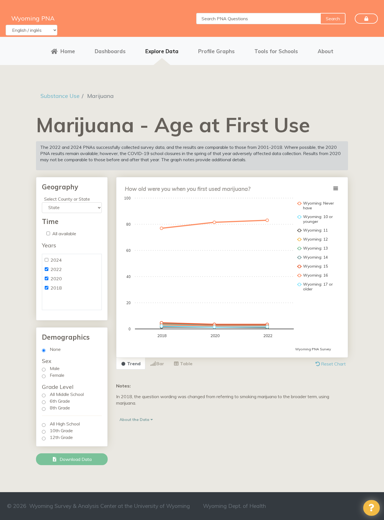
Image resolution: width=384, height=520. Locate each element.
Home (67, 51)
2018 (56, 288)
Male (55, 368)
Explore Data (162, 51)
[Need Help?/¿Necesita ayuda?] (371, 508)
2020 (56, 278)
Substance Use (60, 95)
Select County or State (67, 199)
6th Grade (60, 401)
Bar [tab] (159, 363)
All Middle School (67, 394)
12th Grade (61, 437)
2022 (56, 269)
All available (64, 233)
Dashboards (110, 51)
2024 (56, 260)
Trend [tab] (133, 363)
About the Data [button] (134, 419)
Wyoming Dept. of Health (234, 506)
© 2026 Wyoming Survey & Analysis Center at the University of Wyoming (98, 506)
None (55, 349)
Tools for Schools (276, 51)
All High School (65, 424)
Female (57, 375)
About (325, 51)
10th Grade (61, 430)
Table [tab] (186, 363)
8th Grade (60, 408)
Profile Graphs (216, 51)
